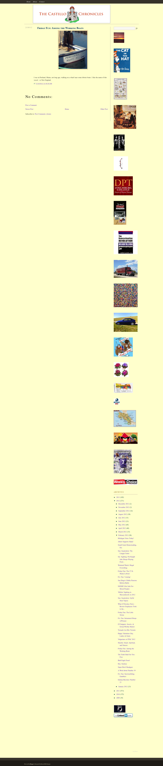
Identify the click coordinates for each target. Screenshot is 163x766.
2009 (118, 698)
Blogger (32, 764)
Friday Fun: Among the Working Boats (60, 28)
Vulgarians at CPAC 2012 (126, 639)
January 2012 (122, 686)
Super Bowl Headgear (125, 667)
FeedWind (135, 751)
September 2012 (123, 511)
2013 (118, 497)
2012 (118, 501)
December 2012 (123, 504)
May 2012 (121, 525)
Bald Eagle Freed (124, 660)
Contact (42, 2)
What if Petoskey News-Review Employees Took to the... (127, 606)
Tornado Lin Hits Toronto (127, 630)
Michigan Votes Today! (126, 538)
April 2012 (122, 528)
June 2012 (121, 521)
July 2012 (121, 518)
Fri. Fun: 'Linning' (124, 577)
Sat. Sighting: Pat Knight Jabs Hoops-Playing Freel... (126, 559)
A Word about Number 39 (127, 670)
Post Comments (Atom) (43, 114)
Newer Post (29, 109)
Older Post (104, 109)
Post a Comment (31, 105)
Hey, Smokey (122, 664)
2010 (118, 694)
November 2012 (123, 507)
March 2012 (122, 532)
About (35, 2)
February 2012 (123, 535)
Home (29, 2)
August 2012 (122, 514)
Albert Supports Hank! (125, 541)
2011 (118, 691)
